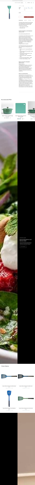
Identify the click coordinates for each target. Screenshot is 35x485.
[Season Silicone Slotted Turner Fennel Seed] (26, 398)
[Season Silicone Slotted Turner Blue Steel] (26, 376)
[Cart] (33, 2)
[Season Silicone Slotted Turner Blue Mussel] (9, 376)
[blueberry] (28, 8)
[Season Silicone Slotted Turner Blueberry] (9, 398)
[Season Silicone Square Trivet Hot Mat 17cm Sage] (21, 108)
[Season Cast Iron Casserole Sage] (7, 108)
